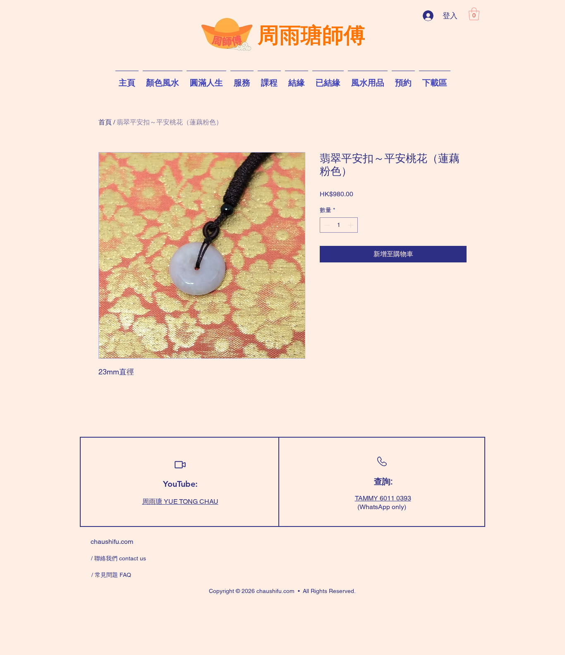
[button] (474, 13)
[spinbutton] (338, 225)
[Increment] (351, 225)
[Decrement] (326, 225)
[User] (180, 464)
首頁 (105, 122)
